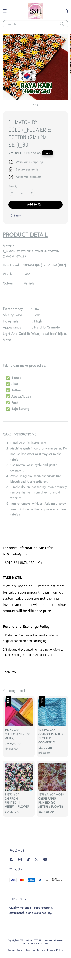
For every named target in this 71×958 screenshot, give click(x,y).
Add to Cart (35, 204)
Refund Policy (16, 950)
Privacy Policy (55, 950)
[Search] (62, 24)
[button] (5, 11)
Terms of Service (35, 950)
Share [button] (17, 215)
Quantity (13, 186)
